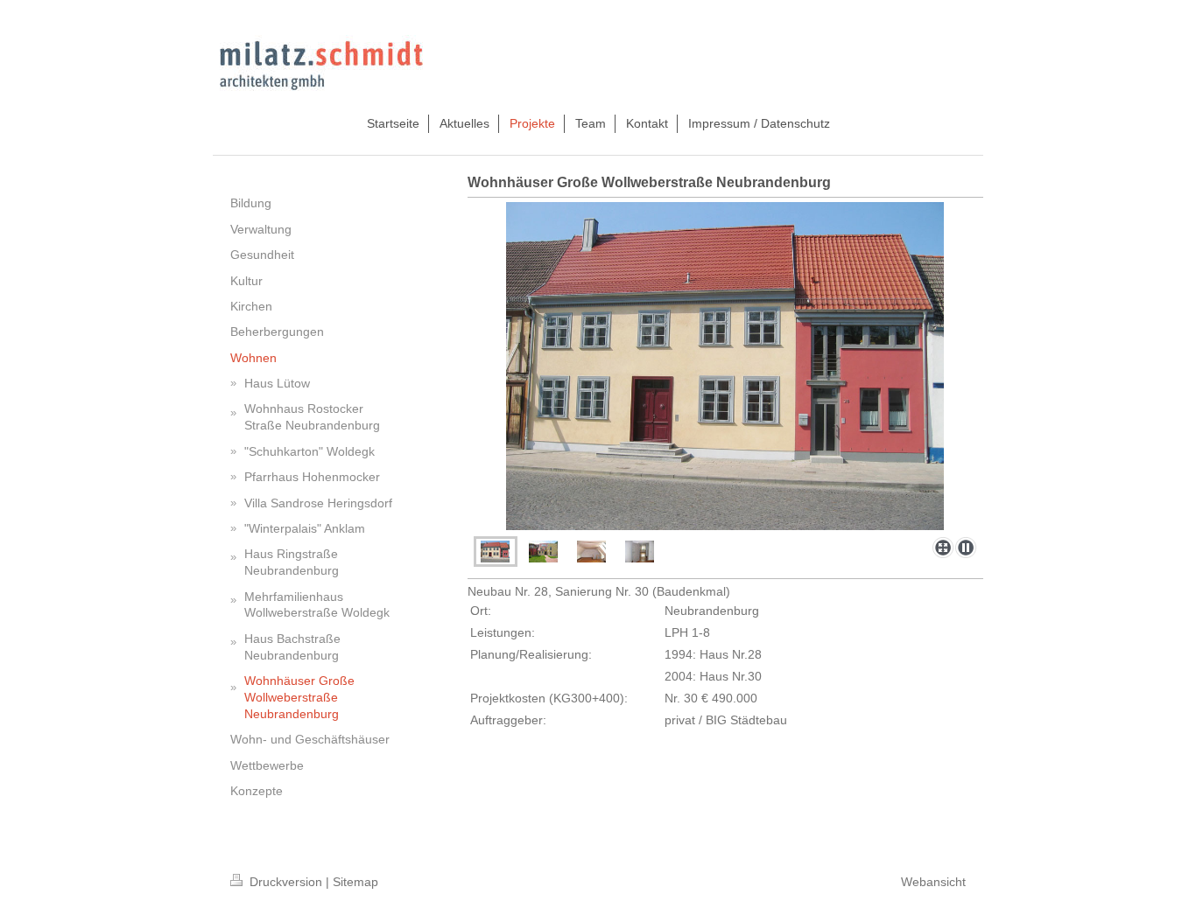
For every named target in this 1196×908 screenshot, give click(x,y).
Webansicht (933, 882)
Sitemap (355, 882)
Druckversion (286, 882)
